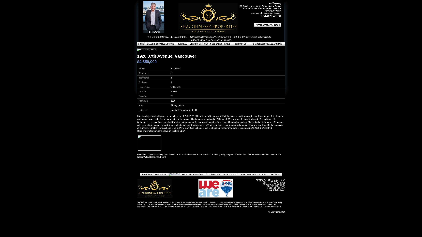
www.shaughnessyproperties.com (266, 13)
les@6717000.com (272, 11)
